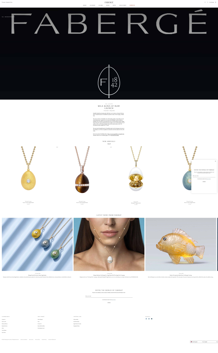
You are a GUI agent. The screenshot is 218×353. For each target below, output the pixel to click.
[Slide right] (213, 248)
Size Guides (4, 332)
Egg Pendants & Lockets (77, 323)
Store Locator (4, 321)
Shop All (109, 143)
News (3, 16)
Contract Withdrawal (52, 339)
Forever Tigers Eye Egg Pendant (82, 202)
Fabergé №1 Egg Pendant (136, 203)
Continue (109, 302)
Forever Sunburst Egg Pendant (28, 202)
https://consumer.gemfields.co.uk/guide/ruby (116, 134)
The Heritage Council (41, 328)
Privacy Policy (37, 339)
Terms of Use (31, 339)
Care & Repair (4, 330)
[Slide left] (4, 176)
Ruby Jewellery (76, 319)
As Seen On (39, 323)
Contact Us (3, 319)
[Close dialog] (215, 161)
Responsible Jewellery (41, 325)
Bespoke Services (4, 325)
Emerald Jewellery (76, 321)
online (106, 135)
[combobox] (9, 2)
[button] (215, 2)
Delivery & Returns (4, 323)
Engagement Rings (76, 325)
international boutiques (115, 135)
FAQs (3, 328)
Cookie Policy (44, 339)
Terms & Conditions (24, 339)
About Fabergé (40, 319)
